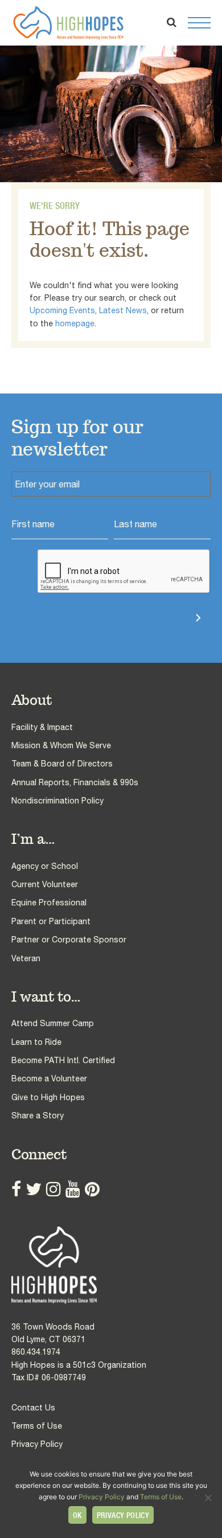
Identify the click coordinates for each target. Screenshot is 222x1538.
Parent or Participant (51, 921)
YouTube (72, 1188)
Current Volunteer (44, 884)
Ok (77, 1515)
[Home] (111, 1265)
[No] (207, 1497)
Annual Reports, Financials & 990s (74, 782)
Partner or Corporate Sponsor (68, 939)
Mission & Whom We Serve (61, 745)
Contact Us (33, 1407)
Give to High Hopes (48, 1097)
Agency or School (44, 866)
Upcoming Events (62, 310)
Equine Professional (49, 902)
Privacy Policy (37, 1444)
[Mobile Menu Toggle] (199, 22)
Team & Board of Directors (62, 763)
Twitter (34, 1188)
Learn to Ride (36, 1042)
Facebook (16, 1188)
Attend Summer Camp (52, 1023)
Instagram (53, 1188)
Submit (163, 619)
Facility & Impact (42, 727)
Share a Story (37, 1115)
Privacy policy (123, 1515)
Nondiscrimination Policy (57, 800)
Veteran (25, 958)
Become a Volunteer (49, 1078)
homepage (74, 323)
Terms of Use (36, 1425)
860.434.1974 (35, 1351)
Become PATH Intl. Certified (63, 1060)
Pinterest (92, 1188)
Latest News (123, 310)
